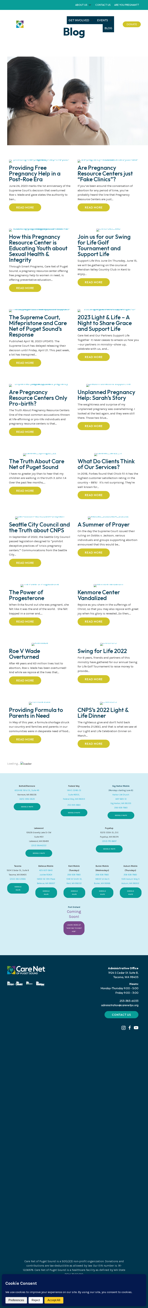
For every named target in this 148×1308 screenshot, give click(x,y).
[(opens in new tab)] (11, 1116)
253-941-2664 (74, 805)
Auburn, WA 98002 (130, 883)
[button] (123, 1027)
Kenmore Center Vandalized (99, 595)
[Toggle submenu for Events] (110, 20)
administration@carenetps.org (119, 1005)
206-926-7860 (121, 808)
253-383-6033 (128, 1001)
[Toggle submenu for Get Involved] (92, 20)
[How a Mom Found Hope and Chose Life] (77, 101)
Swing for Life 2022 (102, 650)
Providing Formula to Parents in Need (36, 712)
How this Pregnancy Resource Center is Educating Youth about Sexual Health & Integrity (38, 248)
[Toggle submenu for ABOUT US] (90, 5)
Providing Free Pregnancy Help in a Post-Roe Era (34, 173)
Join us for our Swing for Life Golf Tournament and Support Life (104, 245)
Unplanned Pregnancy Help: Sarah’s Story (106, 394)
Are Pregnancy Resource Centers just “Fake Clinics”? (105, 173)
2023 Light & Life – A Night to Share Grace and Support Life (105, 323)
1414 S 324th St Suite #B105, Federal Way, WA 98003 (74, 794)
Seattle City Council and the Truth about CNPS (39, 527)
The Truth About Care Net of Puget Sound (36, 464)
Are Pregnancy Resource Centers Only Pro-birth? (38, 397)
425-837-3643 (46, 870)
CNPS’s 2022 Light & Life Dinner (103, 712)
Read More (28, 207)
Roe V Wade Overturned (24, 653)
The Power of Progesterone (27, 595)
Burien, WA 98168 (102, 883)
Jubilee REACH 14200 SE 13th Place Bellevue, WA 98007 (46, 879)
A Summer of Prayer (104, 524)
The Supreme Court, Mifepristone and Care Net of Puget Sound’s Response (38, 326)
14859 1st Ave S (102, 879)
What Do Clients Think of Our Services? (106, 464)
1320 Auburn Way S (130, 879)
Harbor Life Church (120, 795)
